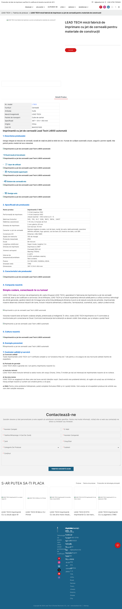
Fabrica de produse (20, 13)
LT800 (34, 104)
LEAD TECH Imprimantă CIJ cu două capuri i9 (11, 513)
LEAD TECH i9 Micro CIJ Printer (35, 513)
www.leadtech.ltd (76, 605)
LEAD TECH (5, 13)
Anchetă (70, 50)
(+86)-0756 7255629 (114, 2)
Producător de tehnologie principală (108, 483)
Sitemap (86, 605)
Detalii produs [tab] (61, 97)
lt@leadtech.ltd (99, 2)
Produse (78, 483)
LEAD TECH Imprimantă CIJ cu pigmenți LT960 (108, 513)
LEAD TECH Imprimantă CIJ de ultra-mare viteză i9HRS (59, 513)
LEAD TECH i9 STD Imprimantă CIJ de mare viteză (84, 513)
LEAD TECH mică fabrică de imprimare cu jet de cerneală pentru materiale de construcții (66, 13)
